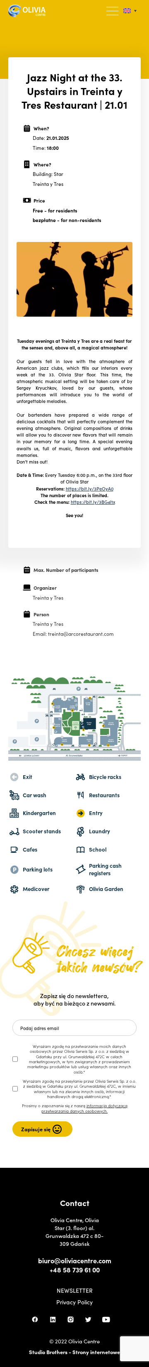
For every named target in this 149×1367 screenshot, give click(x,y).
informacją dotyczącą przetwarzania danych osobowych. (84, 1108)
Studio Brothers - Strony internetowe (74, 1352)
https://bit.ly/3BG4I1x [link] (93, 501)
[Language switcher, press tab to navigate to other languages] (130, 11)
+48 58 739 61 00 (75, 1269)
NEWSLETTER (75, 1290)
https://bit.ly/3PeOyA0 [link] (89, 488)
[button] (113, 11)
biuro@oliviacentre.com (74, 1260)
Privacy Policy (74, 1302)
